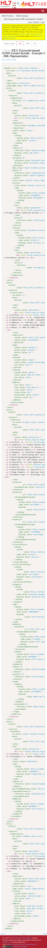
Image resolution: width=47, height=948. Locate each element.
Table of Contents (12, 944)
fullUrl (12, 91)
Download (11, 60)
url (24, 485)
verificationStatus (22, 564)
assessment (20, 704)
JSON (28, 43)
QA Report (21, 944)
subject (16, 148)
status (18, 115)
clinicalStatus (20, 544)
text (15, 113)
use (16, 365)
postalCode (20, 395)
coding (18, 135)
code (19, 140)
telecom (16, 357)
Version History (30, 944)
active (16, 886)
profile (12, 76)
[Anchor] (29, 55)
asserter (17, 674)
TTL (35, 43)
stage (15, 682)
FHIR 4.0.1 (6, 942)
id (8, 71)
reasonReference (20, 791)
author (16, 170)
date (15, 168)
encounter (17, 158)
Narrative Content (9, 43)
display (18, 153)
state (17, 392)
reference (19, 150)
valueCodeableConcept (25, 497)
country (18, 397)
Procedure (15, 731)
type (9, 83)
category (17, 584)
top (24, 934)
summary (18, 684)
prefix (18, 352)
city (17, 390)
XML (20, 43)
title (15, 180)
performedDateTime (21, 789)
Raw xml (4, 60)
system (20, 138)
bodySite (17, 624)
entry (9, 88)
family (18, 347)
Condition (15, 420)
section (16, 183)
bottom (36, 22)
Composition (16, 98)
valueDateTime (21, 487)
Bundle (8, 68)
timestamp (11, 86)
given (17, 350)
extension (17, 482)
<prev (30, 22)
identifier (18, 123)
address (16, 382)
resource (13, 95)
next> (43, 22)
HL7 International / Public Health (20, 938)
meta (9, 73)
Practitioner (17, 293)
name (15, 345)
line (17, 387)
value (12, 71)
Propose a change (20, 946)
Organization (17, 834)
